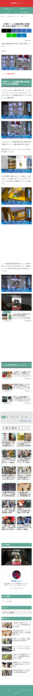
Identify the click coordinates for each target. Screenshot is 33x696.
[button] (29, 601)
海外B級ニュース (16, 581)
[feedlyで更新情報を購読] (20, 588)
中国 (4, 417)
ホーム (8, 690)
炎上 (19, 417)
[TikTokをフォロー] (18, 588)
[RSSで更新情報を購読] (22, 588)
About (16, 692)
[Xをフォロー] (10, 588)
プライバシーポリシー (24, 690)
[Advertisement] (16, 243)
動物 (14, 417)
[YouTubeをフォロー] (15, 588)
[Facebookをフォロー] (13, 588)
